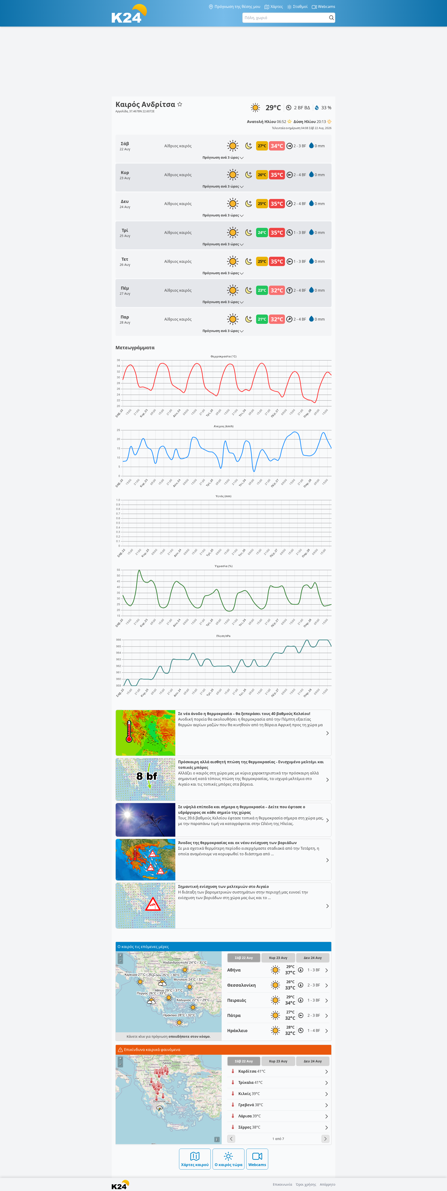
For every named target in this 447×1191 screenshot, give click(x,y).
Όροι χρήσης (306, 1184)
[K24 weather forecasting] (129, 13)
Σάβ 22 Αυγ (244, 957)
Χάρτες (276, 6)
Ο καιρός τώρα (228, 1164)
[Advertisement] (223, 61)
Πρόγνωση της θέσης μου (237, 6)
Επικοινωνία (282, 1184)
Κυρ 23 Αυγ (278, 957)
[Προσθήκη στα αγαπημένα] (180, 104)
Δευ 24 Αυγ (313, 957)
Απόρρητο (327, 1184)
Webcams (326, 6)
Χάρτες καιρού (195, 1164)
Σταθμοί (300, 6)
